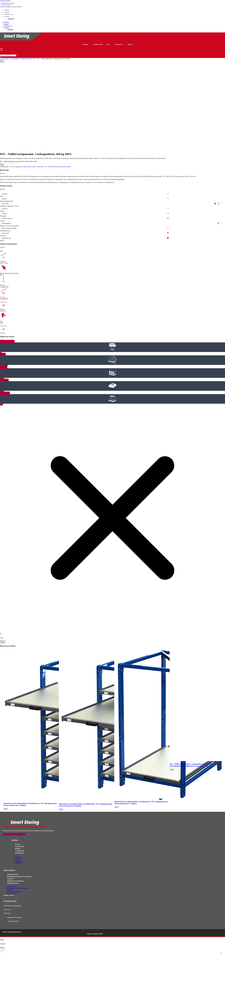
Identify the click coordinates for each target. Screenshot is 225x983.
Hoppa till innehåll (5, 0)
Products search (4, 53)
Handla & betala (13, 874)
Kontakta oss (8, 14)
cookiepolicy (19, 853)
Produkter (85, 44)
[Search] (0, 57)
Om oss (108, 44)
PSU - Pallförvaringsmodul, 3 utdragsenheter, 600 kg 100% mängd (18, 161)
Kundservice (119, 44)
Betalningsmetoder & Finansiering (19, 877)
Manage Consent (9, 895)
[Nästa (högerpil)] (2, 951)
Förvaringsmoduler (14, 58)
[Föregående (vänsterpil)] (0, 951)
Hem (1, 58)
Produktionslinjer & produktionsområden (59, 166)
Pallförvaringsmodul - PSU (28, 58)
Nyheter (130, 44)
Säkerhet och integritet (15, 881)
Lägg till (3, 642)
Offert (2, 165)
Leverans (10, 879)
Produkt (6, 58)
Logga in (6, 12)
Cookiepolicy (19, 851)
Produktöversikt (98, 44)
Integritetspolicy (13, 883)
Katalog (6, 10)
